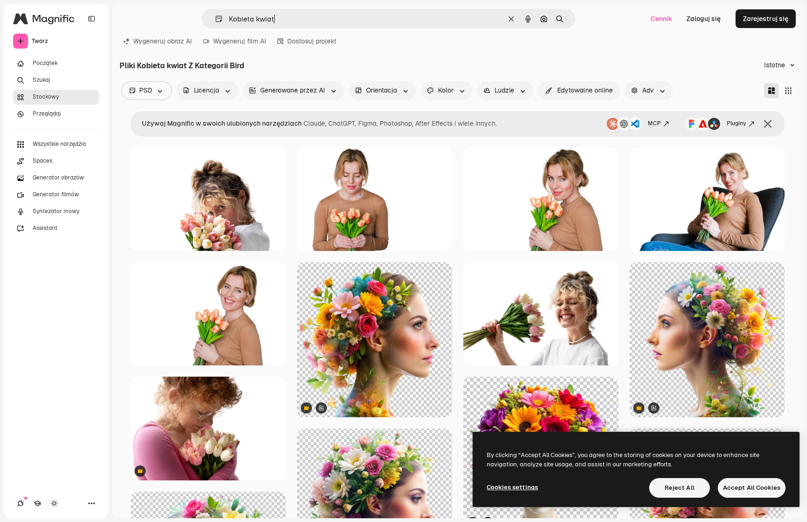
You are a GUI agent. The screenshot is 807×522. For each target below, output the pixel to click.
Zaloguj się (704, 18)
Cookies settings (512, 487)
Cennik (661, 18)
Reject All (679, 488)
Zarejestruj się (765, 18)
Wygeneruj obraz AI (162, 41)
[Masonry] (771, 90)
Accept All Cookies (751, 488)
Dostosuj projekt (311, 41)
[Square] (788, 90)
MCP (654, 123)
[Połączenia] (20, 503)
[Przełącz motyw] (54, 503)
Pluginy (736, 123)
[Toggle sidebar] (91, 18)
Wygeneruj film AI (239, 41)
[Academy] (37, 503)
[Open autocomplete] (215, 18)
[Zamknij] (767, 123)
